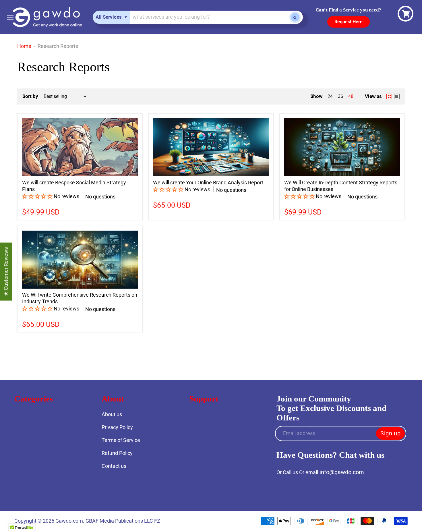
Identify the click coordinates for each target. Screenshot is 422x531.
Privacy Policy (117, 427)
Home (24, 46)
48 (350, 96)
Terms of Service (121, 440)
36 (340, 96)
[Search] (295, 17)
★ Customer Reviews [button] (6, 271)
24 (330, 96)
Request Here (348, 21)
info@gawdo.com (342, 472)
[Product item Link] (80, 147)
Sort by (30, 96)
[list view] (397, 96)
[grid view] (389, 96)
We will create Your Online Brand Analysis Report (208, 182)
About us (112, 414)
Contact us (114, 466)
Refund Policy (117, 453)
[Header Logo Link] (47, 17)
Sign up (390, 433)
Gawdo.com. (70, 521)
